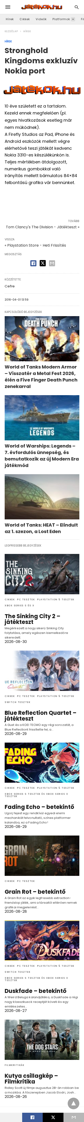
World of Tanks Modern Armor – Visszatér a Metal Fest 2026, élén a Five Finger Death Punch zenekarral (41, 377)
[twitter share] (43, 263)
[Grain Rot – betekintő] (42, 856)
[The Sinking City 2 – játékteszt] (42, 574)
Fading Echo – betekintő (39, 807)
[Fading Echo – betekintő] (42, 763)
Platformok (61, 19)
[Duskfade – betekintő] (42, 940)
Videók (41, 19)
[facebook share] (33, 263)
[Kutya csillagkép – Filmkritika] (42, 1040)
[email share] (52, 263)
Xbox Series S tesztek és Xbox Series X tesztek (36, 795)
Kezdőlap (11, 31)
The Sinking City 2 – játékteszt (32, 619)
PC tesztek (26, 599)
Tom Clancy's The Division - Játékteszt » (42, 227)
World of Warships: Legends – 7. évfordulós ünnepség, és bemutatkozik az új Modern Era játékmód (42, 456)
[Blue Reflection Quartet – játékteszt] (42, 671)
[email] (73, 1117)
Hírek (10, 19)
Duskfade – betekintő (35, 991)
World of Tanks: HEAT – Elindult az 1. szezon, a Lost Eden (41, 528)
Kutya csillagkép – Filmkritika (31, 1078)
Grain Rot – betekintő (35, 892)
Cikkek (25, 19)
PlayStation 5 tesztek (55, 599)
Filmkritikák (14, 1065)
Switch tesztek (17, 702)
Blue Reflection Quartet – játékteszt (41, 715)
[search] (76, 7)
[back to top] (73, 1103)
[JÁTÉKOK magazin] (42, 7)
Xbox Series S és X (19, 605)
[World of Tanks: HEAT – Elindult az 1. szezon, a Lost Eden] (42, 496)
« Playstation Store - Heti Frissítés (35, 245)
